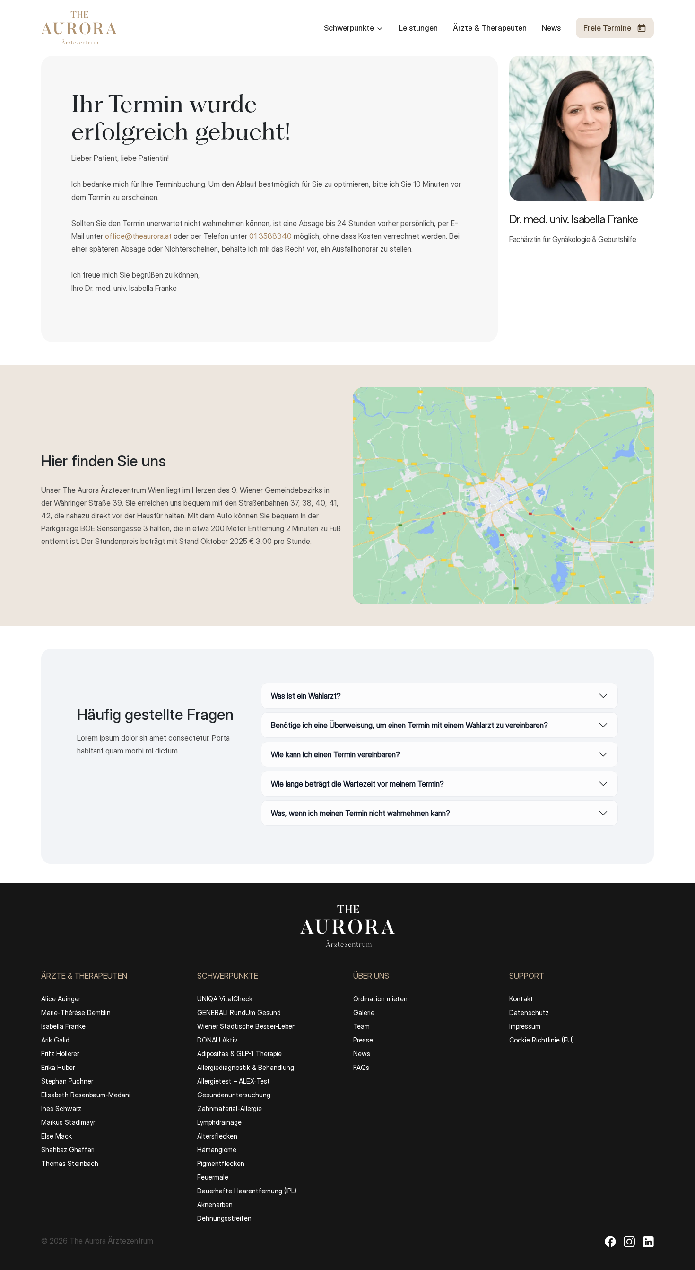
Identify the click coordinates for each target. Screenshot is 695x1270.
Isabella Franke (63, 1026)
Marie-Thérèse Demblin (76, 1012)
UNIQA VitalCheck (224, 999)
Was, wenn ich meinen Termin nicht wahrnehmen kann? (360, 813)
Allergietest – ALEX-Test (233, 1081)
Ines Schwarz (61, 1108)
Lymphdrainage (219, 1122)
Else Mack (56, 1136)
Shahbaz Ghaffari (68, 1150)
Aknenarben (215, 1204)
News (551, 28)
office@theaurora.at (138, 236)
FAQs (361, 1067)
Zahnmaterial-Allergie (229, 1108)
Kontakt (521, 999)
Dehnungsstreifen (224, 1218)
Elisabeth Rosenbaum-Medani (85, 1095)
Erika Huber (58, 1067)
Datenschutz (529, 1012)
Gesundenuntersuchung (233, 1095)
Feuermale (212, 1177)
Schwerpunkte (349, 28)
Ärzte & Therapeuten (490, 28)
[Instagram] (629, 1241)
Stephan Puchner (67, 1081)
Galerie (363, 1012)
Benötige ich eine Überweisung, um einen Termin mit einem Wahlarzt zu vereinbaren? (409, 725)
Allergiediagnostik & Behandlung (245, 1067)
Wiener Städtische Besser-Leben (246, 1026)
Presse (363, 1040)
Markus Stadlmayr (68, 1122)
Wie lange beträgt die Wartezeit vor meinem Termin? (357, 783)
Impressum (524, 1026)
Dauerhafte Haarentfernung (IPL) (246, 1191)
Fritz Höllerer (60, 1054)
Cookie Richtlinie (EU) (541, 1040)
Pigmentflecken (220, 1163)
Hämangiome (216, 1150)
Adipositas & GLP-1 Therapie (239, 1054)
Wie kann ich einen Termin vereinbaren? (335, 754)
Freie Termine (607, 28)
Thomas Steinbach (69, 1163)
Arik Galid (55, 1040)
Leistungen (418, 28)
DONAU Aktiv (217, 1040)
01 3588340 (270, 236)
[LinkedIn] (648, 1241)
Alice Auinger (60, 999)
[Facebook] (610, 1241)
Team (361, 1026)
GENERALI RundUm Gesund (239, 1012)
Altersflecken (217, 1136)
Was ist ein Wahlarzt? (306, 696)
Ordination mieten (380, 999)
